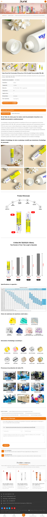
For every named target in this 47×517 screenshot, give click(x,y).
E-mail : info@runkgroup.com (9, 496)
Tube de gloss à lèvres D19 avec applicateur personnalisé (38, 484)
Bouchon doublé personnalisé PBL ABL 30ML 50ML (10, 415)
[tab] (6, 113)
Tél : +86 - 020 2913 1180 (8, 494)
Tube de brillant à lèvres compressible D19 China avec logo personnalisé (7, 484)
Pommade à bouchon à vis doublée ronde (32, 413)
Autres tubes (10, 15)
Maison (5, 15)
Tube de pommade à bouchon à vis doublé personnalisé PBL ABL (12, 413)
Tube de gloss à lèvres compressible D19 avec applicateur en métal (22, 484)
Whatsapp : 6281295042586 (9, 498)
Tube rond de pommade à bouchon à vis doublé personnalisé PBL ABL (20, 427)
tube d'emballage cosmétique (36, 415)
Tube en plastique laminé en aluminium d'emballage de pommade (20, 411)
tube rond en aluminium (24, 415)
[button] (45, 480)
